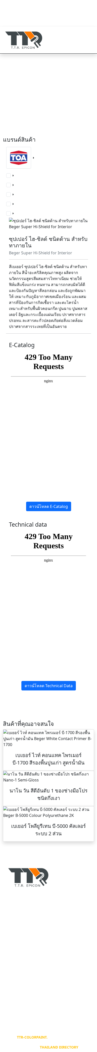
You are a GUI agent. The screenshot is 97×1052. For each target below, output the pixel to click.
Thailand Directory (59, 1047)
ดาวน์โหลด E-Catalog (48, 506)
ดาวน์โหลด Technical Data (49, 685)
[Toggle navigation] (87, 40)
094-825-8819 (24, 11)
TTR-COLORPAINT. (32, 1037)
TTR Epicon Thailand (30, 17)
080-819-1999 (24, 5)
